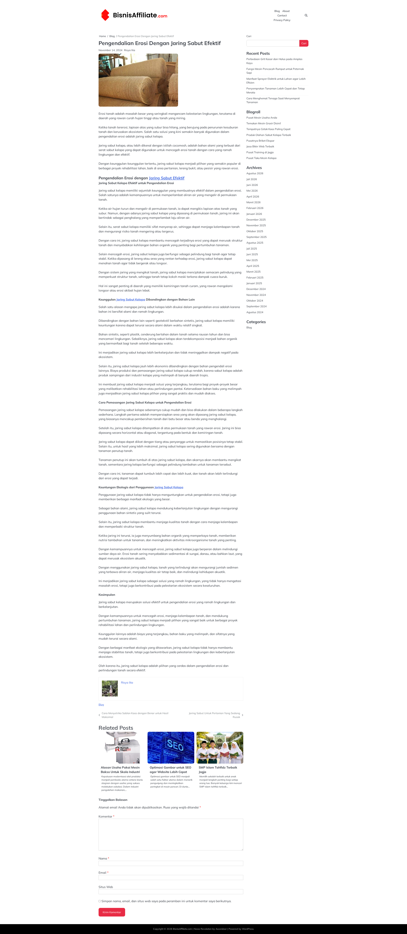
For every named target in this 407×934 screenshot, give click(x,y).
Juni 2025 (252, 254)
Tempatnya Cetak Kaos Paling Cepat (268, 129)
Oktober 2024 (254, 300)
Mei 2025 (252, 260)
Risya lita (129, 50)
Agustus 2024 (254, 312)
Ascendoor (221, 928)
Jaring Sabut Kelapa (130, 299)
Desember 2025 (256, 219)
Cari (248, 36)
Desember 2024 (256, 289)
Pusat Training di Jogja (260, 152)
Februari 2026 (254, 208)
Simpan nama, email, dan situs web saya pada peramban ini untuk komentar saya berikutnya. (166, 901)
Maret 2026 (253, 202)
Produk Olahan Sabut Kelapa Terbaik (268, 134)
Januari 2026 (254, 213)
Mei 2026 (252, 190)
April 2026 (252, 196)
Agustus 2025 (254, 242)
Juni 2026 (252, 184)
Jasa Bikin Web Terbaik (260, 146)
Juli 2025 (251, 248)
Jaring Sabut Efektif (166, 178)
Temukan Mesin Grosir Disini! (263, 123)
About (286, 11)
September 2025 (256, 237)
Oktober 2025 (254, 231)
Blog (277, 11)
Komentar (106, 816)
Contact (282, 15)
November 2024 (256, 294)
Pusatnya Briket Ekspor (260, 140)
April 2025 (252, 265)
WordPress (248, 928)
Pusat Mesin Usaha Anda (261, 117)
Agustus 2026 (254, 173)
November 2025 (256, 225)
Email (104, 872)
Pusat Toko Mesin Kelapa (261, 158)
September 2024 (256, 306)
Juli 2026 (251, 179)
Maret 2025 (253, 271)
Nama (104, 858)
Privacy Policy (282, 20)
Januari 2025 (254, 283)
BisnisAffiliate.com (182, 928)
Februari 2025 (254, 277)
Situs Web (106, 887)
